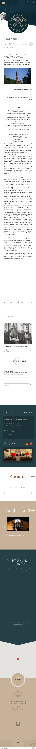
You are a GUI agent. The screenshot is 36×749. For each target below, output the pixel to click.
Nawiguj (18, 680)
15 (23, 570)
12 (13, 570)
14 (19, 570)
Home (13, 44)
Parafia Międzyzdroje (22, 44)
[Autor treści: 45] (25, 302)
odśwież (9, 44)
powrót (6, 44)
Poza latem (30, 412)
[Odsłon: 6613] (28, 302)
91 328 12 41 (21, 709)
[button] (18, 659)
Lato (25, 412)
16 (26, 570)
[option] (18, 488)
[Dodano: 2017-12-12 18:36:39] (31, 302)
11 (33, 569)
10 (29, 569)
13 (16, 570)
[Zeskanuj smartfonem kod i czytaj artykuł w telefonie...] (22, 302)
